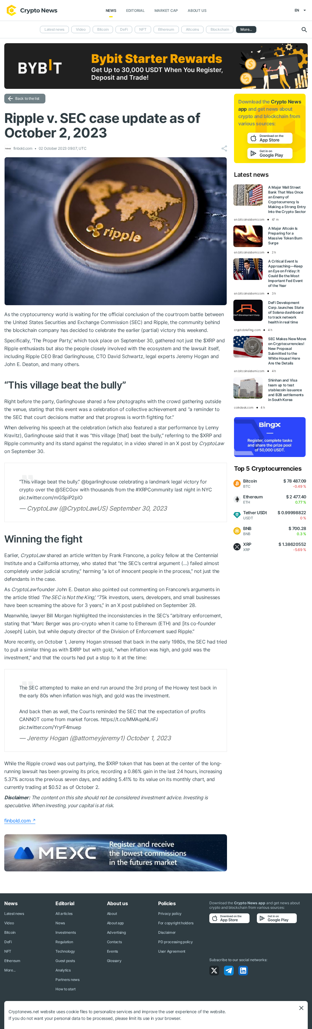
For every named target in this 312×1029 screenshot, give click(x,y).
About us (197, 10)
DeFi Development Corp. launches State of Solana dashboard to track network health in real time (285, 312)
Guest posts (65, 960)
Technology (65, 951)
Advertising (116, 932)
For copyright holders (175, 923)
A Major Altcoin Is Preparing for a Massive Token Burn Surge (285, 235)
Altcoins (192, 29)
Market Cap (166, 10)
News (111, 10)
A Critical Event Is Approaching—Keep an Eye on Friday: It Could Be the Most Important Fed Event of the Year (285, 273)
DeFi (124, 29)
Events (112, 951)
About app (115, 923)
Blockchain (220, 29)
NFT (142, 29)
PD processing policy (175, 942)
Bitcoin (102, 29)
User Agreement (171, 951)
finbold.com (17, 821)
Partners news (67, 979)
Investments (65, 932)
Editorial (135, 10)
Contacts (114, 942)
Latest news (54, 29)
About (112, 913)
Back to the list (27, 98)
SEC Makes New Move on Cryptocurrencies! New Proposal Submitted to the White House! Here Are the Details (287, 351)
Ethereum (166, 29)
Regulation (64, 942)
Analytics (62, 970)
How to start (65, 989)
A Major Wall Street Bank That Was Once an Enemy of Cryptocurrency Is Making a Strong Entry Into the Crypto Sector (287, 199)
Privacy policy (170, 913)
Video (81, 29)
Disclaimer (167, 932)
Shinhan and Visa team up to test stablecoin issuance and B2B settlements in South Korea (286, 390)
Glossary (114, 960)
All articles (64, 913)
